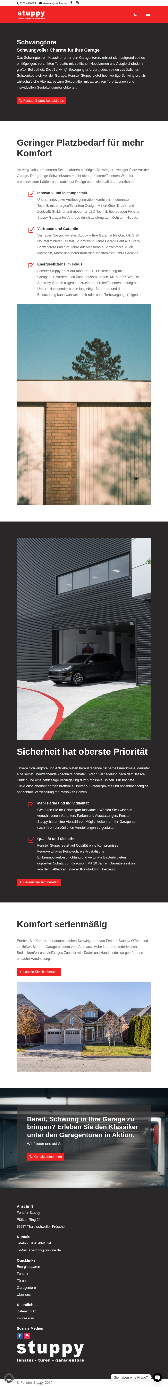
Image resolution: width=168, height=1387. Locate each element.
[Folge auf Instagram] (27, 1336)
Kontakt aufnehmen (48, 1157)
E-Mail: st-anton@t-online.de (39, 1250)
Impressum (25, 1318)
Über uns (24, 1295)
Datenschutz (26, 1311)
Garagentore (26, 1288)
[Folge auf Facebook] (20, 1336)
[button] (9, 1378)
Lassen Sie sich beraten (40, 882)
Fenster (22, 1274)
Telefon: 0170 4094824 (34, 1243)
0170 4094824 (28, 3)
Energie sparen (28, 1267)
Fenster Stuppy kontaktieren (43, 100)
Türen (21, 1281)
